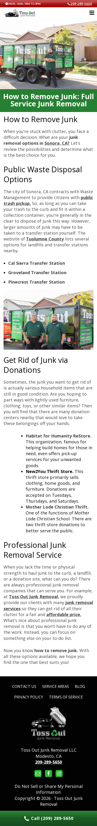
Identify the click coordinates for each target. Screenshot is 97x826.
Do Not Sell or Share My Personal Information (49, 789)
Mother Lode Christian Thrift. (57, 507)
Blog (80, 686)
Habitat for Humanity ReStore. (58, 436)
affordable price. (63, 614)
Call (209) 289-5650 (51, 818)
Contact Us (24, 686)
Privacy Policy (28, 697)
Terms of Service (66, 697)
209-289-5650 (81, 4)
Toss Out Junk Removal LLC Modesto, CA (49, 753)
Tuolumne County (45, 239)
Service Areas (55, 686)
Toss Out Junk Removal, (34, 596)
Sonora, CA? (57, 143)
